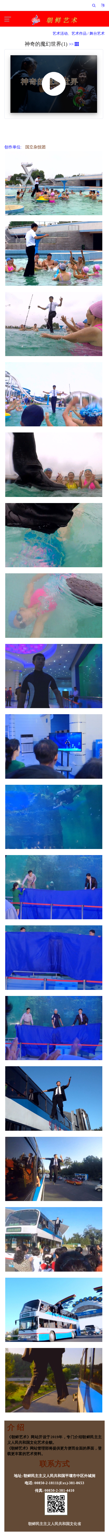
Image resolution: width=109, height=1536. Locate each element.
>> (72, 44)
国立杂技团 (34, 147)
